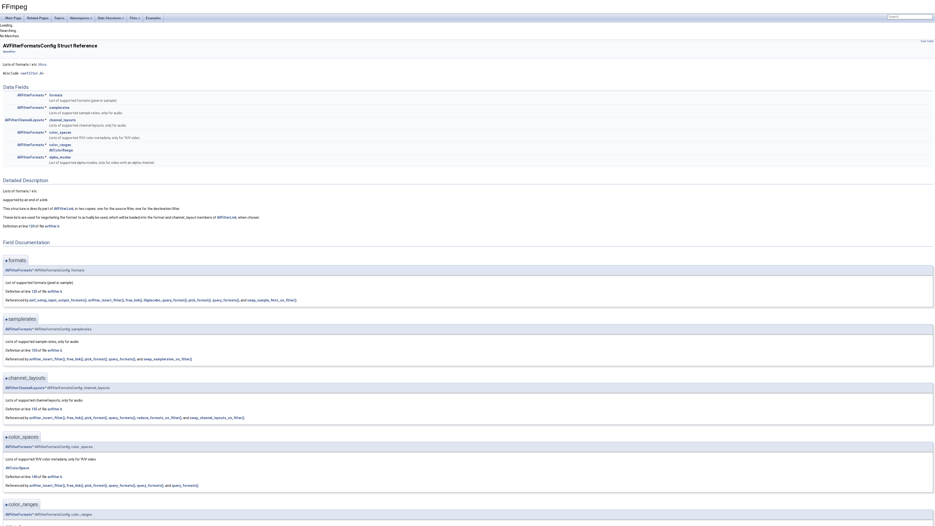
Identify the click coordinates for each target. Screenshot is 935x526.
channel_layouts (62, 120)
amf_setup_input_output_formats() (58, 300)
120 (32, 226)
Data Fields (927, 41)
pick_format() (199, 300)
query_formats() (225, 300)
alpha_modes (60, 157)
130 (34, 350)
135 (34, 409)
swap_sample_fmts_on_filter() (272, 300)
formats (56, 95)
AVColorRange (61, 150)
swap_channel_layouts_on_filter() (217, 418)
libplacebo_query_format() (165, 300)
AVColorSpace (17, 468)
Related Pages (37, 18)
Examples (153, 18)
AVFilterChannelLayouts (24, 120)
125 (34, 291)
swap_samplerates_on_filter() (167, 359)
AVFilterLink (64, 209)
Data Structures (109, 18)
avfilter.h (32, 73)
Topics (59, 18)
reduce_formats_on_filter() (159, 418)
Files (133, 18)
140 (34, 477)
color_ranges (60, 145)
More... (43, 64)
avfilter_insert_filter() (106, 300)
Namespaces (79, 18)
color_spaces (60, 132)
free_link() (133, 300)
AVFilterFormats (30, 95)
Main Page (13, 18)
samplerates (59, 108)
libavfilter (9, 51)
